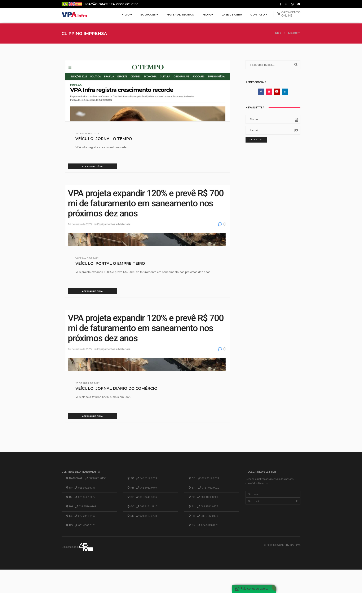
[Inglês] (72, 3)
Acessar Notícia (92, 166)
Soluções (148, 14)
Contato (257, 14)
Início (125, 14)
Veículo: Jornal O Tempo (103, 138)
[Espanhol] (78, 3)
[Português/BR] (65, 3)
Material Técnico (180, 14)
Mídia (207, 14)
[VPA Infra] (75, 14)
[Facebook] (280, 4)
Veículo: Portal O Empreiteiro (110, 263)
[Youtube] (298, 4)
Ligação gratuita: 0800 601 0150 (110, 4)
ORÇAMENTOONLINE (290, 14)
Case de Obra (231, 14)
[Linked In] (286, 4)
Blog (278, 32)
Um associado (70, 546)
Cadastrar (256, 139)
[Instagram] (292, 4)
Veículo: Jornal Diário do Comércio (116, 388)
